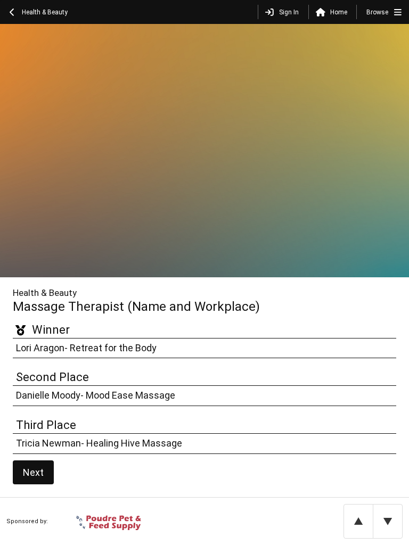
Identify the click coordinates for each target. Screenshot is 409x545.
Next (33, 472)
